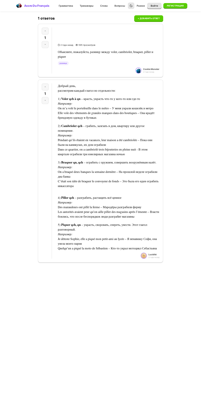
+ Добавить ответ (149, 18)
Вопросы (119, 5)
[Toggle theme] (131, 6)
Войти (154, 5)
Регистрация (175, 5)
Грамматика (66, 5)
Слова (104, 5)
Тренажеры (86, 5)
